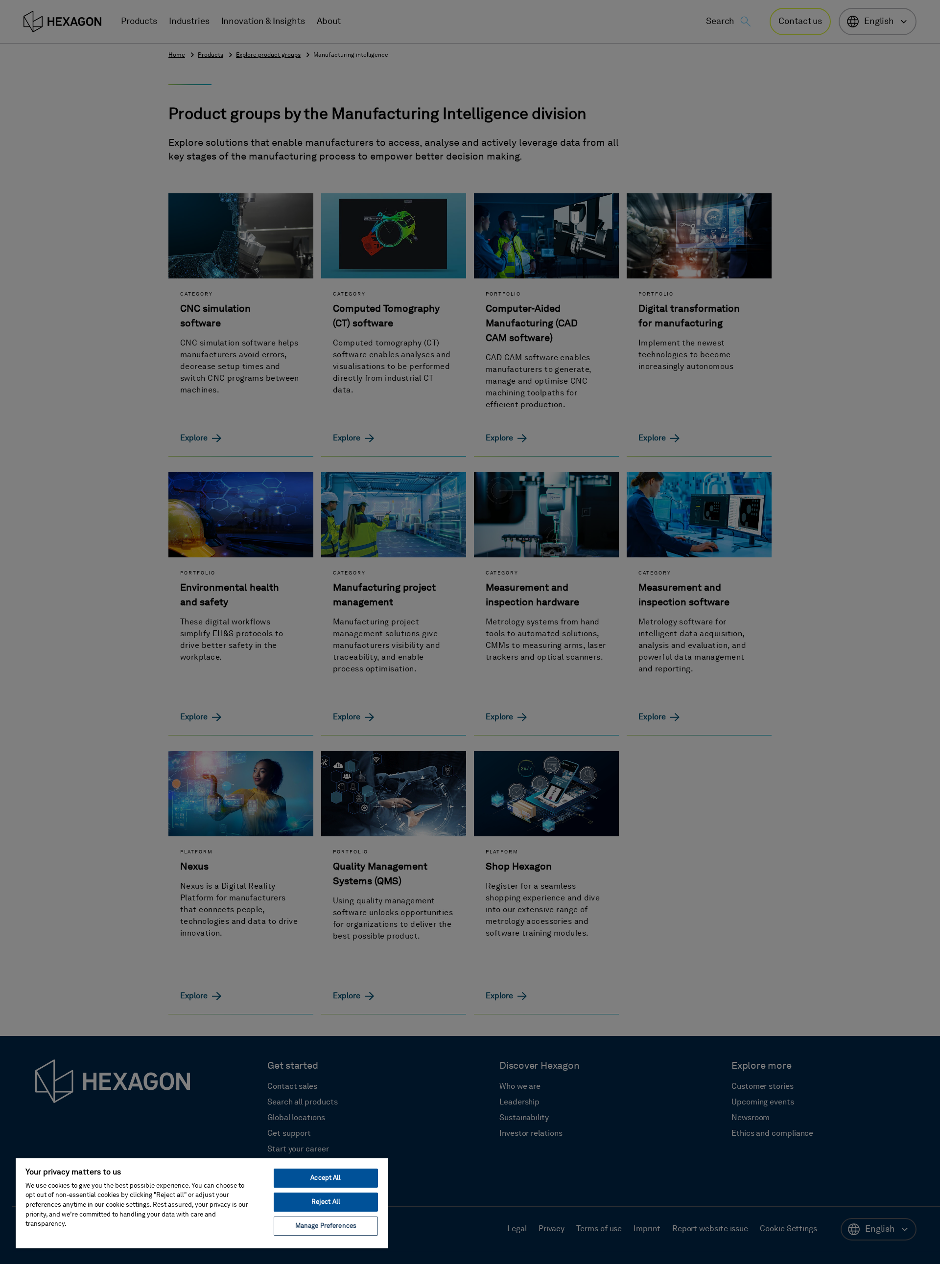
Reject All (325, 1202)
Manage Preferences (325, 1226)
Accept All (325, 1178)
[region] (202, 1202)
